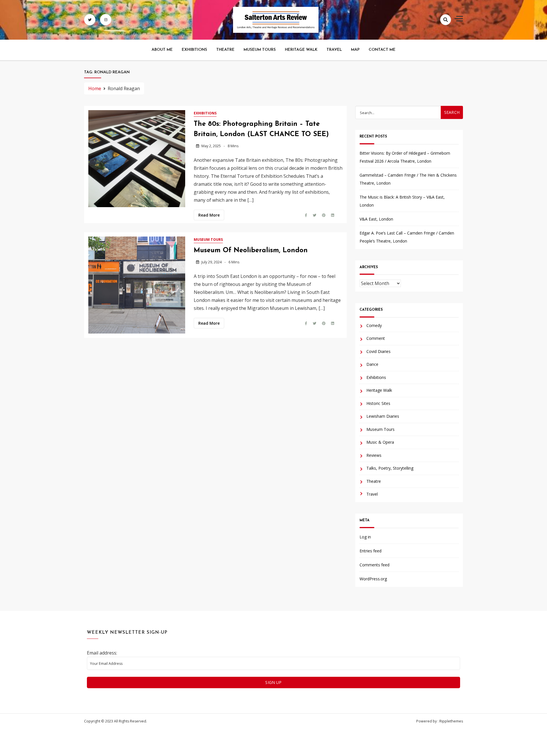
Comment (375, 338)
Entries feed (370, 551)
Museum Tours (260, 50)
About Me (162, 50)
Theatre (225, 50)
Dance (372, 364)
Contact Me (382, 50)
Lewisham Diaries (382, 416)
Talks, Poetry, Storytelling (389, 468)
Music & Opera (380, 442)
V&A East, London (376, 219)
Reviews (373, 455)
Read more (209, 215)
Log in (365, 537)
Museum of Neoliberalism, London (251, 250)
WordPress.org (373, 578)
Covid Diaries (378, 351)
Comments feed (374, 565)
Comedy (374, 325)
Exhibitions (194, 50)
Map (355, 50)
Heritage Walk (301, 50)
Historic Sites (378, 403)
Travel (334, 50)
